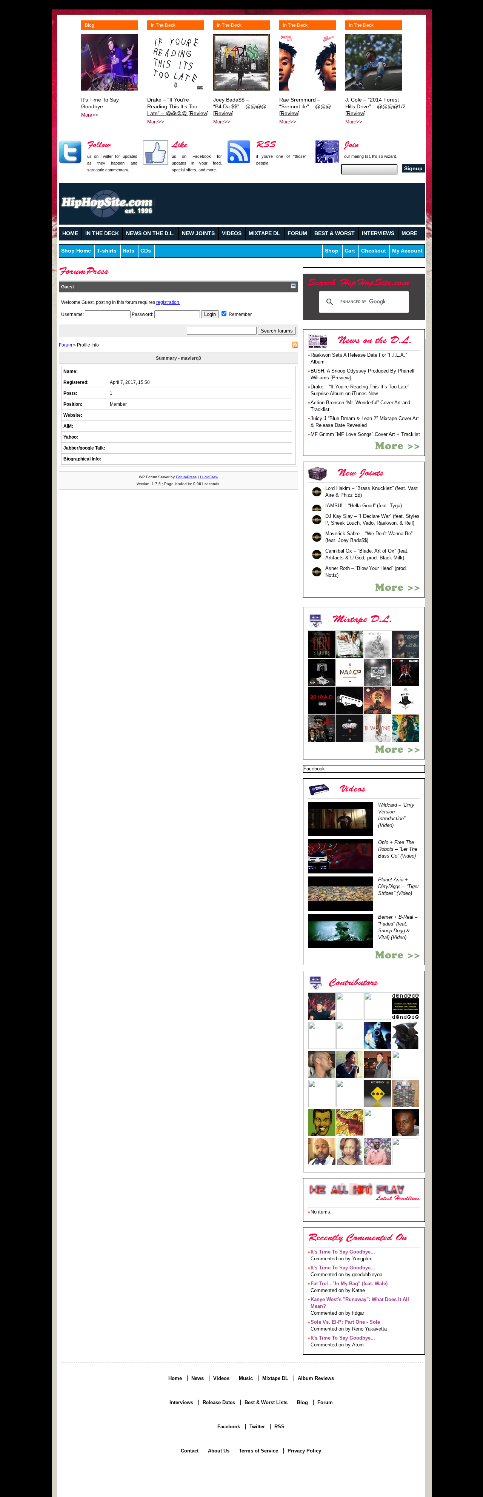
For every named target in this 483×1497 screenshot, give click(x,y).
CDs (145, 251)
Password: (143, 314)
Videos (221, 1378)
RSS (295, 345)
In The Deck (163, 25)
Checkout (373, 251)
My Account (407, 251)
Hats (128, 251)
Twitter (257, 1426)
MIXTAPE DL (264, 233)
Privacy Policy (304, 1451)
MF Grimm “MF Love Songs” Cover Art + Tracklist (365, 434)
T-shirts (107, 251)
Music (246, 1378)
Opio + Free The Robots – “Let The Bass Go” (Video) (397, 849)
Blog (89, 25)
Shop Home (76, 251)
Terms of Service (258, 1451)
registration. (168, 302)
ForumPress (186, 477)
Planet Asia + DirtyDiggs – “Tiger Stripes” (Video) (398, 886)
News (197, 1378)
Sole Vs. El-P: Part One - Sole (345, 1322)
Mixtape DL (275, 1378)
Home (175, 1378)
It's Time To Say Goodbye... (343, 1252)
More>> (89, 115)
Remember (240, 314)
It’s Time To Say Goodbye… (100, 103)
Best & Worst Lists (266, 1402)
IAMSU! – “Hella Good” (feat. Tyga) (363, 505)
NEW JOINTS (198, 233)
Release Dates (219, 1402)
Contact (189, 1451)
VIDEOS (232, 233)
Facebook (228, 1426)
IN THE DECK (102, 233)
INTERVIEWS (378, 233)
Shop (331, 251)
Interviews (181, 1402)
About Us (218, 1451)
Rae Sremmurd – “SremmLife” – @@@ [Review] (305, 106)
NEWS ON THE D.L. (150, 233)
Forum (65, 344)
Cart (350, 251)
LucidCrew (209, 477)
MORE (409, 233)
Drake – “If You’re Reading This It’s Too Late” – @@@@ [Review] (178, 106)
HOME (70, 233)
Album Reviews (316, 1378)
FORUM (297, 233)
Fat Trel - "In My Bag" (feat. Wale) (349, 1283)
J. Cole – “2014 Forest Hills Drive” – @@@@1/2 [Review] (375, 106)
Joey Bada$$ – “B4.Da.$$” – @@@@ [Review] (239, 106)
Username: (73, 314)
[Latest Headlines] (356, 1189)
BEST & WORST (334, 233)
